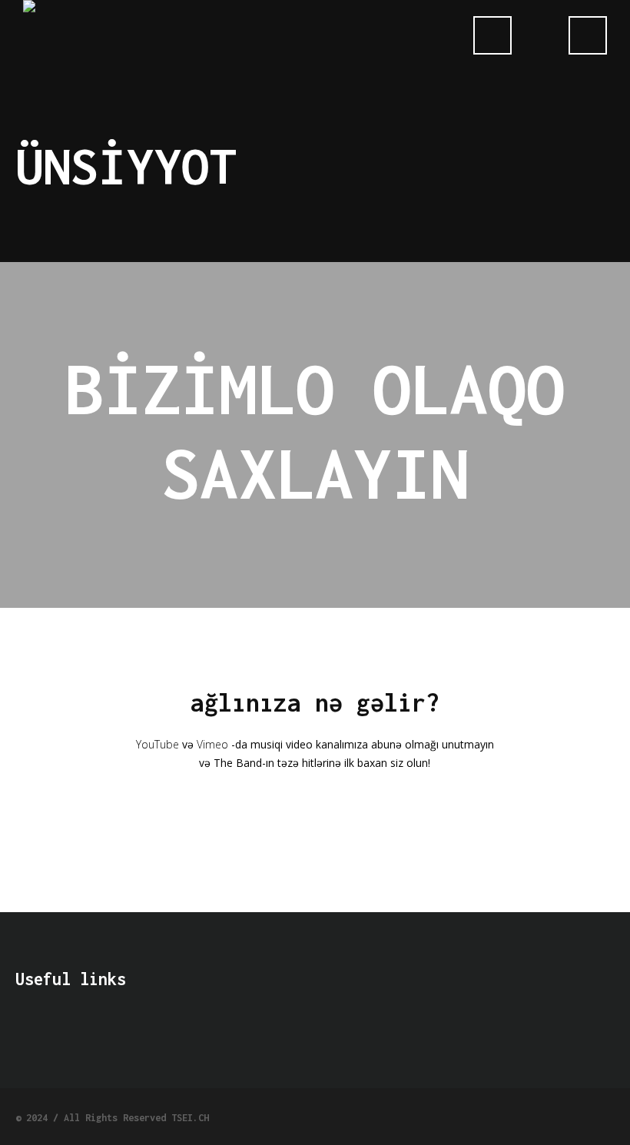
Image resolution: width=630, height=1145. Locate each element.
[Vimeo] (578, 1115)
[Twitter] (495, 1115)
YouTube (157, 744)
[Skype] (606, 1115)
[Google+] (550, 1115)
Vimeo (212, 744)
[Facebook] (523, 1115)
